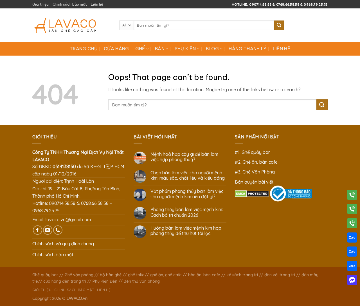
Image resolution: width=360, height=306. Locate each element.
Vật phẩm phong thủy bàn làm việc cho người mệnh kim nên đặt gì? (186, 194)
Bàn (160, 48)
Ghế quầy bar (45, 274)
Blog (212, 48)
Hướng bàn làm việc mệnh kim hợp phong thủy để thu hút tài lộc (185, 230)
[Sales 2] (352, 252)
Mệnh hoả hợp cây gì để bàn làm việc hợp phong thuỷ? (184, 157)
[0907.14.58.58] (352, 196)
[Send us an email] (47, 230)
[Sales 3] (352, 267)
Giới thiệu (40, 4)
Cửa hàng (116, 48)
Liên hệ (97, 4)
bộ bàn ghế (111, 274)
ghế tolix (136, 274)
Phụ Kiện (185, 48)
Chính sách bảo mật (70, 4)
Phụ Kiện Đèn (105, 281)
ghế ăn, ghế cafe (166, 274)
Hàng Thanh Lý (247, 48)
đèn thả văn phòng (142, 281)
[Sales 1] (352, 238)
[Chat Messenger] (352, 281)
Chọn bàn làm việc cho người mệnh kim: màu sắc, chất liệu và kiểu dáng (187, 175)
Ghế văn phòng (79, 274)
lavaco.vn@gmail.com (68, 219)
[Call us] (57, 230)
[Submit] (279, 25)
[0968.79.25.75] (352, 224)
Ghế (140, 48)
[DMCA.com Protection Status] (252, 193)
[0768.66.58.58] (352, 210)
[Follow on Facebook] (37, 230)
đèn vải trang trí (279, 274)
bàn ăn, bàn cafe (204, 274)
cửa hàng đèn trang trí (64, 281)
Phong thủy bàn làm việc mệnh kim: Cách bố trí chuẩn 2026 (186, 212)
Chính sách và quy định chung (63, 243)
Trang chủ (84, 48)
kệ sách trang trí (242, 274)
